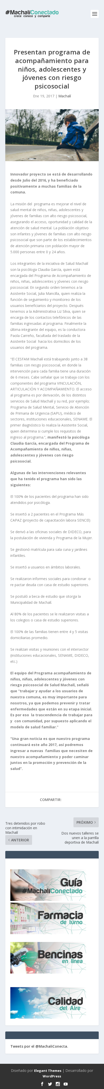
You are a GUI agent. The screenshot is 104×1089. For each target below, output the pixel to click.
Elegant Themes (47, 1070)
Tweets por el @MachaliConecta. (39, 1046)
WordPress (52, 1076)
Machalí (64, 96)
